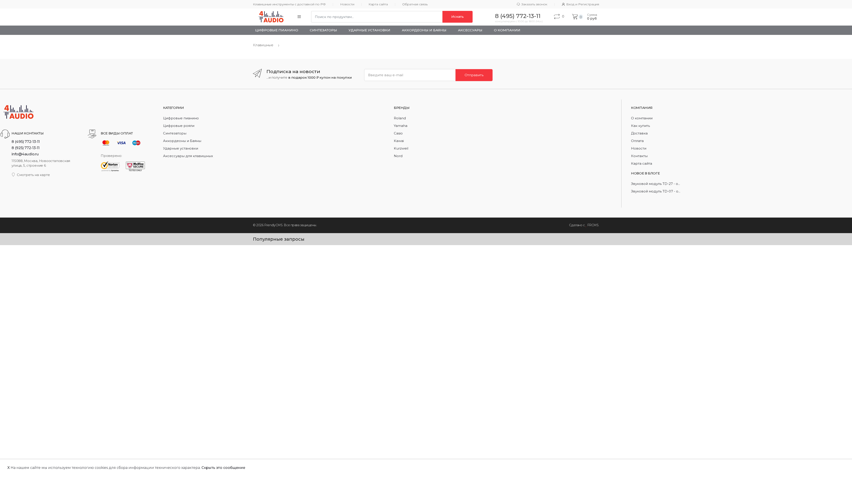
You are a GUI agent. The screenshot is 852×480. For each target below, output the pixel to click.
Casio (398, 133)
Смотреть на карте (33, 175)
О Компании (507, 30)
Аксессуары (470, 30)
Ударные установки (369, 30)
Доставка (639, 133)
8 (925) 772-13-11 (25, 148)
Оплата (637, 141)
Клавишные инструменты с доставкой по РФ (289, 4)
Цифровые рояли (178, 126)
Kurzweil (401, 148)
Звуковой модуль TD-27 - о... (655, 184)
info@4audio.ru (25, 154)
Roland (400, 118)
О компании (642, 118)
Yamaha (400, 126)
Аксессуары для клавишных (188, 156)
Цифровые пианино (276, 30)
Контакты (639, 156)
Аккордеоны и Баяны (424, 30)
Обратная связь (415, 4)
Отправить (474, 75)
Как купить (640, 126)
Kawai (399, 141)
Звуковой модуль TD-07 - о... (655, 191)
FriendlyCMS (273, 225)
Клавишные (263, 45)
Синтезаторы (323, 30)
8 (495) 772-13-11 (26, 141)
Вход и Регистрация (582, 4)
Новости (347, 4)
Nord (398, 156)
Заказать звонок (534, 4)
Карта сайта (378, 4)
